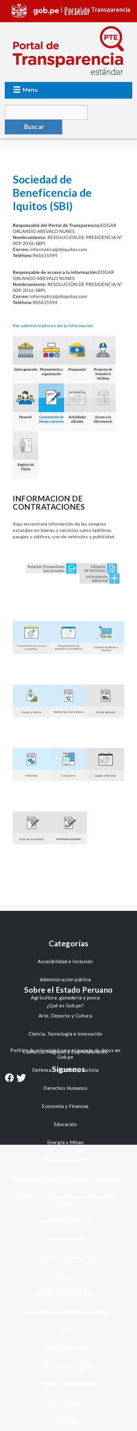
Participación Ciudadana (65, 1293)
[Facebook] (9, 1078)
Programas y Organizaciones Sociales (65, 1312)
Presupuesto (77, 369)
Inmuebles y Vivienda (65, 1221)
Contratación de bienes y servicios (51, 419)
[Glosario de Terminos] (97, 567)
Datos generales (25, 369)
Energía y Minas (65, 1142)
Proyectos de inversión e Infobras (103, 373)
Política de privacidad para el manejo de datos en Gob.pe (65, 1053)
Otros (65, 1275)
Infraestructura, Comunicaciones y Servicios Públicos (65, 1200)
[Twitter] (21, 1078)
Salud (65, 1330)
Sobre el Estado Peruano (68, 989)
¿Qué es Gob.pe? (65, 1005)
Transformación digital (65, 1366)
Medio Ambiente (65, 1239)
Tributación (65, 1420)
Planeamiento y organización (51, 371)
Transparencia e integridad (65, 1384)
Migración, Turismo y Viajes (65, 1257)
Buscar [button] (34, 126)
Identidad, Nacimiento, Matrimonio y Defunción (65, 1178)
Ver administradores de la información (53, 325)
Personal (25, 417)
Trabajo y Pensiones (65, 1348)
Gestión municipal (65, 1160)
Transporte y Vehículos (65, 1402)
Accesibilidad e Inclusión (65, 961)
